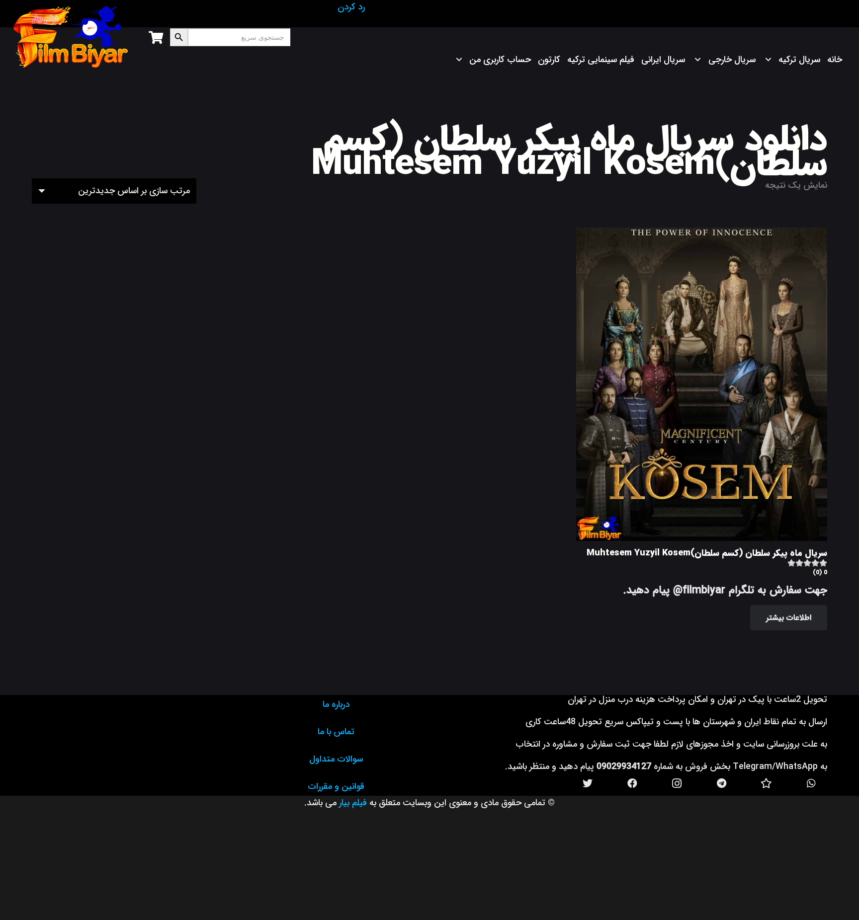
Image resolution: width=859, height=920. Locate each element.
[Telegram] (721, 783)
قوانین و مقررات (336, 786)
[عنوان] (766, 783)
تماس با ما (336, 732)
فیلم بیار (353, 803)
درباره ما (336, 704)
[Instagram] (677, 783)
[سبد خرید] (155, 37)
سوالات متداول (336, 759)
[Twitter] (587, 783)
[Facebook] (632, 783)
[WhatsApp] (811, 783)
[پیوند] (71, 37)
